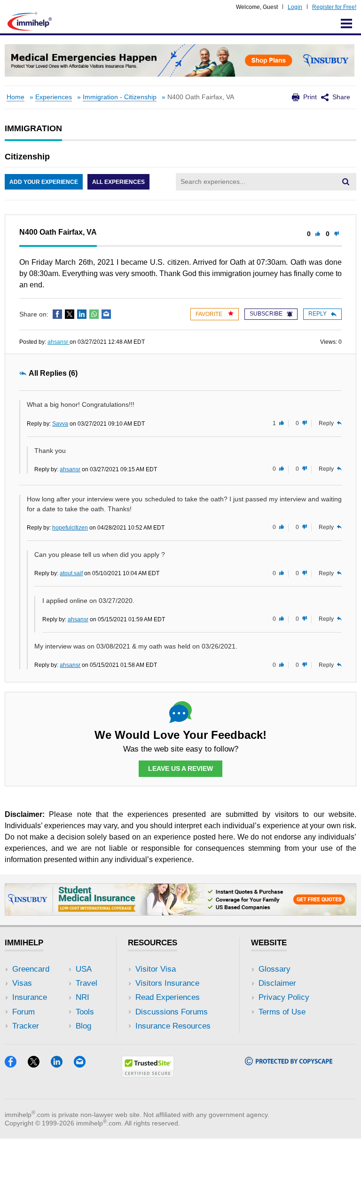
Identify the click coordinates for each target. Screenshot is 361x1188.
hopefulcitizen (70, 527)
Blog (83, 1026)
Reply (317, 313)
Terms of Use (282, 1011)
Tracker (25, 1026)
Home (15, 97)
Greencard (30, 969)
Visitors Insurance (167, 983)
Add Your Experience (43, 182)
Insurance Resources (173, 1026)
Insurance (29, 997)
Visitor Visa (155, 969)
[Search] (345, 181)
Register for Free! (334, 7)
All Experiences (118, 182)
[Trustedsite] (148, 1074)
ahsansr (58, 342)
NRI (82, 997)
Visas (22, 983)
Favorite (210, 314)
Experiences (53, 97)
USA (84, 969)
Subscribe (266, 313)
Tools (85, 1011)
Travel (86, 983)
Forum (23, 1011)
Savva (60, 423)
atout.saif (71, 573)
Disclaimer (277, 983)
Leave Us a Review (180, 768)
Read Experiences (167, 997)
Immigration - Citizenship (120, 97)
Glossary (274, 969)
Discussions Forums (171, 1011)
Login (295, 7)
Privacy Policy (284, 997)
